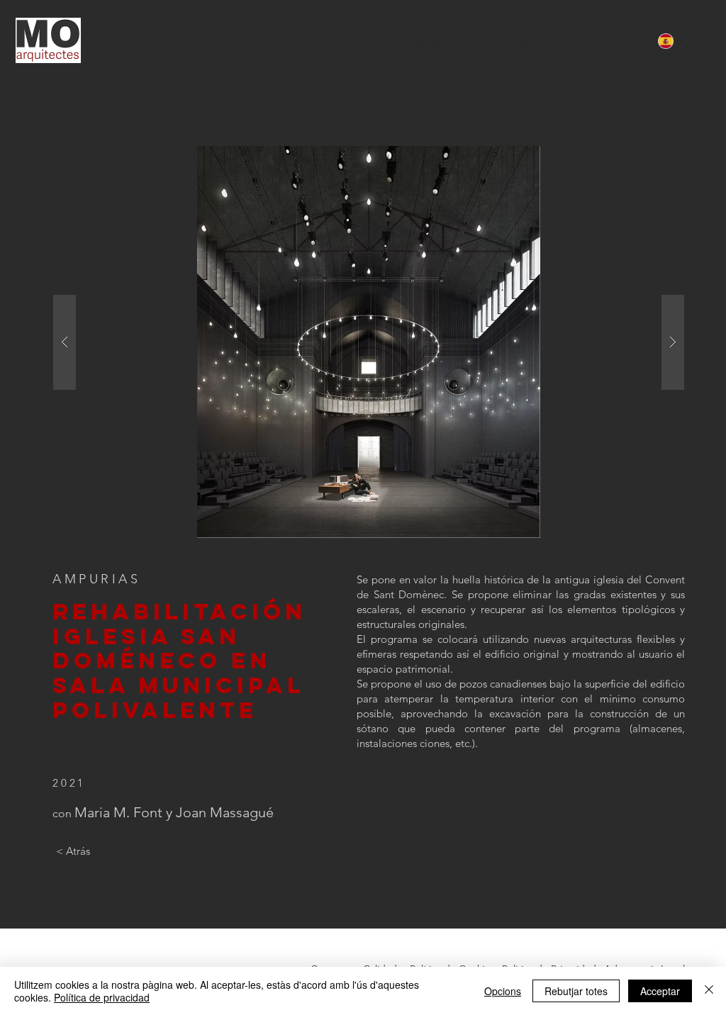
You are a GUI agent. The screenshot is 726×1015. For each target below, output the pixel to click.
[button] (368, 342)
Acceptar (660, 991)
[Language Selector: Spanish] (675, 41)
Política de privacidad (102, 997)
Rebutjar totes (576, 991)
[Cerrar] (708, 991)
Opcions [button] (502, 991)
